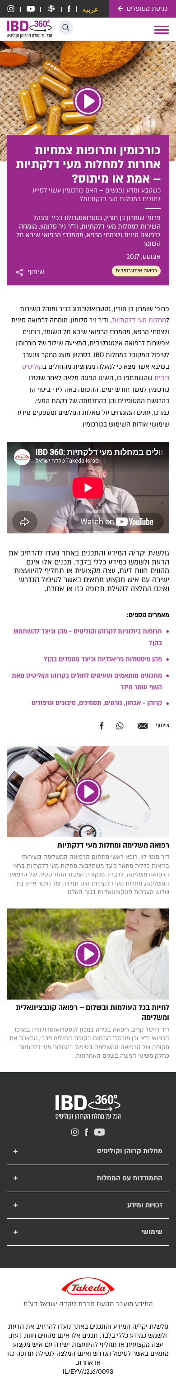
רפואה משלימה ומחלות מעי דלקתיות (113, 845)
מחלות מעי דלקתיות (139, 320)
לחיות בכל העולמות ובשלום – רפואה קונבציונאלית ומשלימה (92, 1013)
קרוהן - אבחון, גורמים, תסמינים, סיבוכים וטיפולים (97, 703)
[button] (66, 27)
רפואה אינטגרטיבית (136, 270)
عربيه (90, 9)
